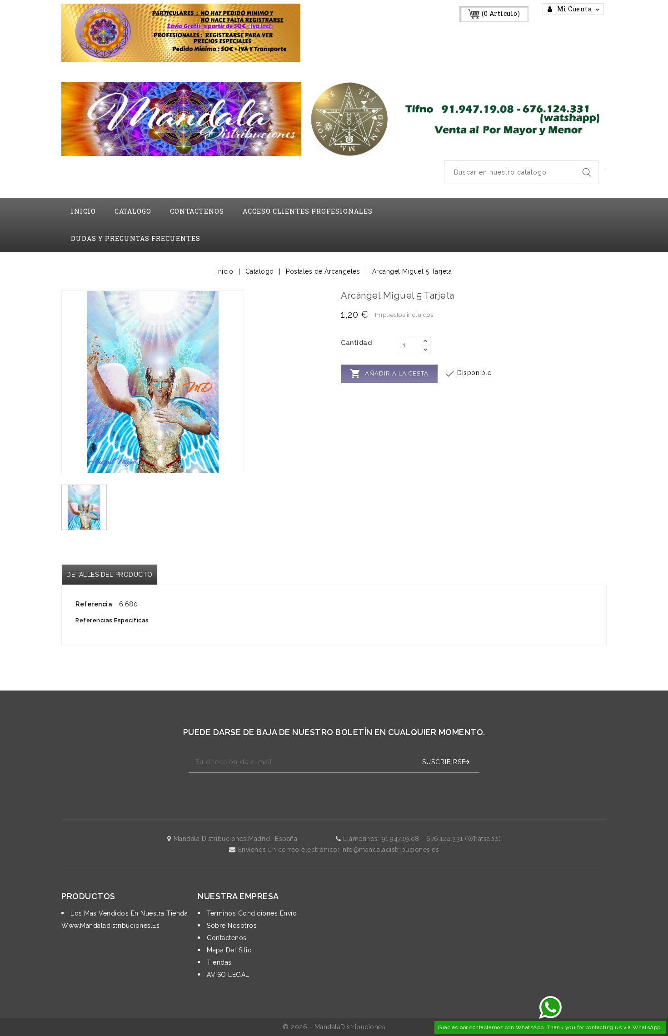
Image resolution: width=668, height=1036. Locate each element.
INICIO (83, 211)
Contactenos (226, 937)
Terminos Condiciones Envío (251, 913)
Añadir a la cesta (389, 373)
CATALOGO (133, 211)
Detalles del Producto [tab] (109, 574)
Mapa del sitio (228, 950)
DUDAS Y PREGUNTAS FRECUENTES (135, 238)
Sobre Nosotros (231, 925)
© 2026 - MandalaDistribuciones (334, 1027)
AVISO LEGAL (227, 974)
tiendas (218, 962)
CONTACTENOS (197, 211)
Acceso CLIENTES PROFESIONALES (308, 211)
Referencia (93, 604)
